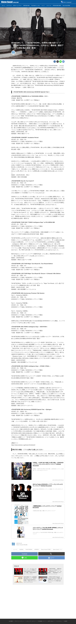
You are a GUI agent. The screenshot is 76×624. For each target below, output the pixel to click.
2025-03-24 (19, 51)
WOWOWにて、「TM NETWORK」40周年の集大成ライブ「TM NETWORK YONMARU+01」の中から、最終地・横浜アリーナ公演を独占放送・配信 (37, 45)
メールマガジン (59, 621)
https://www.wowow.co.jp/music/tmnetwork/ (23, 445)
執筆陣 (65, 621)
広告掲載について (42, 621)
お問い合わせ (51, 621)
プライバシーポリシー (19, 621)
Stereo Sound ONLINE (21, 53)
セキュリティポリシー (31, 621)
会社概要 (11, 621)
